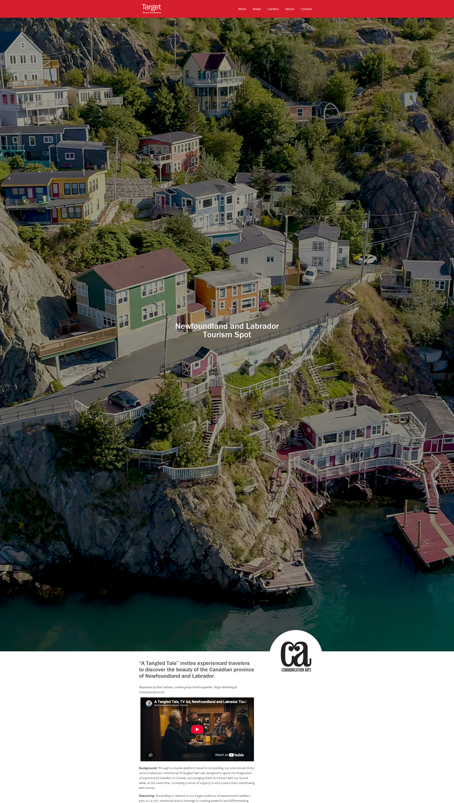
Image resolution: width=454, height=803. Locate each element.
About (289, 9)
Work (242, 9)
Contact (306, 9)
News (257, 9)
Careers (273, 9)
